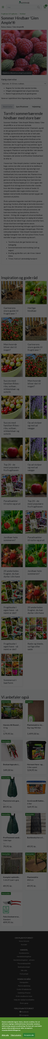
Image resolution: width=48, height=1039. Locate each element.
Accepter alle (29, 1035)
